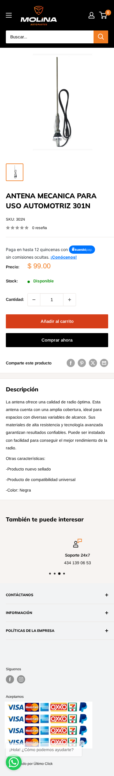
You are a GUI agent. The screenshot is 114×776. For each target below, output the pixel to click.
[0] (103, 15)
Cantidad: (15, 299)
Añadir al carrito (57, 321)
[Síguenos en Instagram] (21, 679)
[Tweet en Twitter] (93, 363)
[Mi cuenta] (91, 15)
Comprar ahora (57, 339)
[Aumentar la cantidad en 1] (69, 300)
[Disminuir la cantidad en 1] (34, 300)
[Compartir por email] (104, 363)
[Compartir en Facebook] (71, 363)
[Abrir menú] (9, 15)
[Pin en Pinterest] (82, 363)
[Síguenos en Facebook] (10, 679)
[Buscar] (101, 36)
